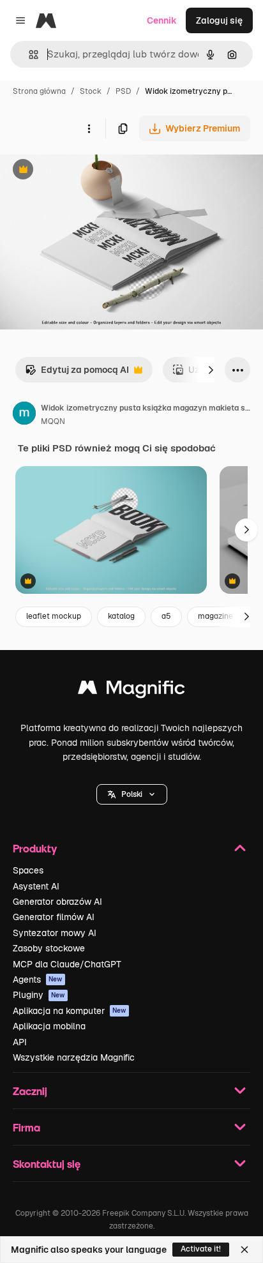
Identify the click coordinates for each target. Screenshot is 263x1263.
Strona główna (39, 91)
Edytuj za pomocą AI (77, 373)
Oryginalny (88, 171)
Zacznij (30, 1091)
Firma (26, 1127)
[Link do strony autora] (24, 415)
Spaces (28, 870)
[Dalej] (210, 369)
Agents (38, 979)
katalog (121, 616)
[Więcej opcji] (88, 128)
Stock (90, 91)
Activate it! (201, 1249)
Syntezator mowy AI (54, 933)
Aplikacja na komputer (69, 1011)
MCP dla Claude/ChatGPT (67, 964)
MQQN (53, 421)
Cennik (162, 20)
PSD (123, 91)
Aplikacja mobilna (49, 1026)
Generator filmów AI (53, 917)
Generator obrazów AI (57, 901)
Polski (131, 794)
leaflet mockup (53, 616)
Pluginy (39, 995)
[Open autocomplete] (28, 54)
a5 (166, 616)
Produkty (35, 848)
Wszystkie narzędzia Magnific (74, 1057)
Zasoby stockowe (49, 948)
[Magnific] (131, 690)
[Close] (244, 1249)
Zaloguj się (219, 20)
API (20, 1042)
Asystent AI (36, 886)
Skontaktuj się (46, 1163)
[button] (131, 794)
